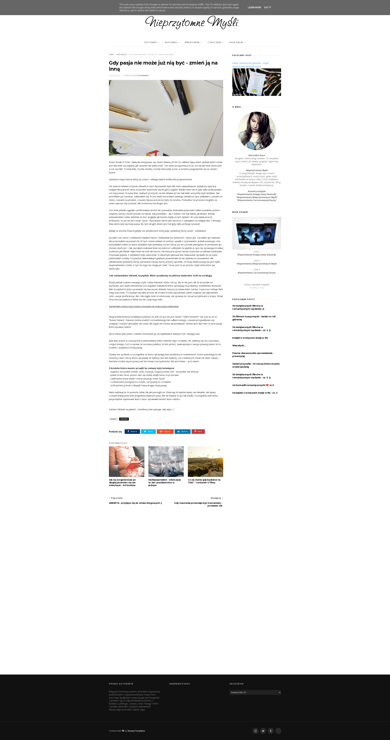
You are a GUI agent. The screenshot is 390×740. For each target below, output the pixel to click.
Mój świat (150, 42)
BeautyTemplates (136, 730)
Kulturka (171, 42)
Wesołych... (239, 345)
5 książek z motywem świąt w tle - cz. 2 (254, 392)
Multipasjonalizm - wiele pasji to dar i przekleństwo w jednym (164, 482)
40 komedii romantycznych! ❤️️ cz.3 (253, 385)
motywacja (122, 55)
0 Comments (142, 75)
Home (111, 55)
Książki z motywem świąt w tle (250, 337)
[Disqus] (166, 550)
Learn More (254, 7)
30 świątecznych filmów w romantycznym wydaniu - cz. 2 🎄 (251, 329)
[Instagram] (255, 731)
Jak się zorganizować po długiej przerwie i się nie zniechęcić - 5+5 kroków (122, 482)
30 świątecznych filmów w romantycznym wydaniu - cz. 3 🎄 (251, 376)
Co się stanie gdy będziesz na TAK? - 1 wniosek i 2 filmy (204, 481)
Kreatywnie (192, 42)
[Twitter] (263, 731)
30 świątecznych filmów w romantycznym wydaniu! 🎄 (248, 307)
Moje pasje (236, 42)
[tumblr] (271, 731)
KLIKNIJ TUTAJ (257, 287)
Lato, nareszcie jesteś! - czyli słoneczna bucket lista (250, 64)
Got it (267, 7)
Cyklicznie (214, 42)
